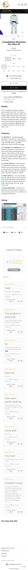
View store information (9, 101)
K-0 (4, 66)
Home (13, 38)
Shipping (9, 50)
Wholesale (4, 553)
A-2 (9, 71)
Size (14, 63)
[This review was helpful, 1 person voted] (18, 386)
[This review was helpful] (18, 512)
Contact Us (4, 555)
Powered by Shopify (14, 568)
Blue (19, 58)
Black (14, 58)
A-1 (4, 71)
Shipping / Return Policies (8, 548)
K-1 (9, 66)
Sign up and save (7, 560)
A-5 (23, 71)
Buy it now (14, 87)
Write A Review (14, 270)
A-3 (14, 71)
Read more (8, 502)
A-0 (23, 66)
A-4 (18, 71)
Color (14, 55)
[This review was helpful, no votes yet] (18, 301)
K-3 (18, 66)
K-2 (14, 66)
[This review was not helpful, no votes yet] (21, 301)
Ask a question (8, 227)
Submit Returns (5, 550)
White (8, 58)
